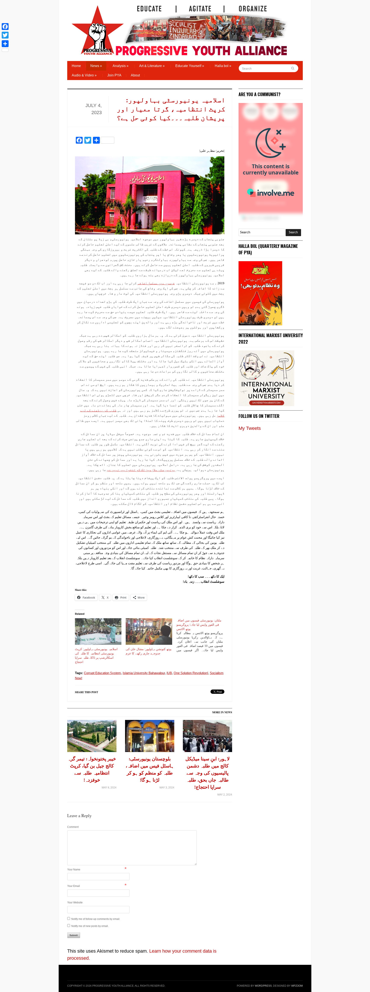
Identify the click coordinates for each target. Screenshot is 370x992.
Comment (73, 826)
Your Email (73, 886)
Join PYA (114, 75)
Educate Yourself (189, 66)
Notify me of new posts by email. (90, 926)
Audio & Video (84, 75)
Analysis (120, 66)
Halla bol (223, 66)
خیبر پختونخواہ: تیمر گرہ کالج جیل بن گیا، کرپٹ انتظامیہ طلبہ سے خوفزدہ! (92, 769)
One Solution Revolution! (191, 673)
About (135, 75)
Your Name (73, 869)
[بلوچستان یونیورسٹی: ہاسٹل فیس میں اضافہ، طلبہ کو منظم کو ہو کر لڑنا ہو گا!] (149, 737)
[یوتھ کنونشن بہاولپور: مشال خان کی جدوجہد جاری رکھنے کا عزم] (149, 631)
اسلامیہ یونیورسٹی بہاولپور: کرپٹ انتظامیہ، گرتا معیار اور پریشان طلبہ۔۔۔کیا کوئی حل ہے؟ (171, 109)
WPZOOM (297, 985)
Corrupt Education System (102, 673)
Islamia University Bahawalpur (144, 673)
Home (76, 66)
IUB (169, 673)
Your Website (75, 902)
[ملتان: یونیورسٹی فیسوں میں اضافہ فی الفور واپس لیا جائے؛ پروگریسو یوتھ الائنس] (201, 635)
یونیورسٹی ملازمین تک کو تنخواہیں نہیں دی (141, 470)
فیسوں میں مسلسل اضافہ (156, 283)
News (96, 66)
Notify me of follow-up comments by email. (95, 919)
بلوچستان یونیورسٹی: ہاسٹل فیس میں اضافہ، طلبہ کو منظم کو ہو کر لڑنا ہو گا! (150, 769)
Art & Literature (152, 66)
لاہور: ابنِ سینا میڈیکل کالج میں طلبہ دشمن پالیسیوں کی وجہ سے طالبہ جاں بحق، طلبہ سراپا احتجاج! (207, 773)
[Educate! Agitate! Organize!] (179, 28)
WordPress (263, 985)
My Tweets (250, 428)
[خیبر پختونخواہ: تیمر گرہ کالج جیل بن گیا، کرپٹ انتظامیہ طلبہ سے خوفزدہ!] (91, 737)
